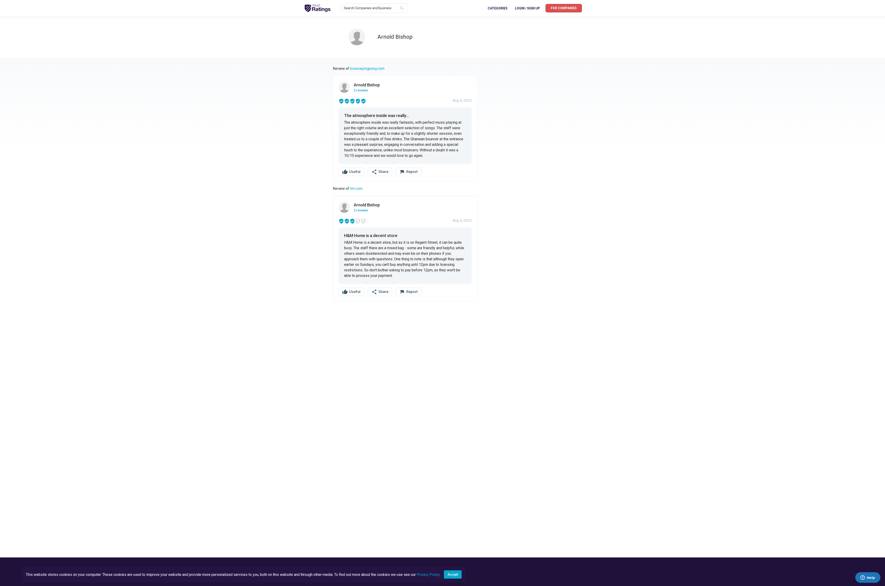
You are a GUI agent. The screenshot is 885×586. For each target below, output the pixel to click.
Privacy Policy (428, 574)
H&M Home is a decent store (370, 235)
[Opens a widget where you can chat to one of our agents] (867, 578)
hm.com (356, 188)
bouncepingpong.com (367, 68)
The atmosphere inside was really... (376, 115)
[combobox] (371, 8)
